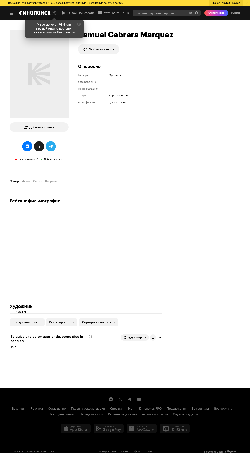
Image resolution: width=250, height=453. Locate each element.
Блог (130, 408)
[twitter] (39, 146)
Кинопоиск (41, 451)
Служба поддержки (187, 414)
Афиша (137, 451)
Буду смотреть (137, 337)
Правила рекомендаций (88, 408)
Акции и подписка (155, 414)
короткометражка (120, 95)
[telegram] (51, 146)
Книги (148, 451)
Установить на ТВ (116, 13)
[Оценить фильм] (153, 337)
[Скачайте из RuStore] (175, 428)
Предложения (177, 408)
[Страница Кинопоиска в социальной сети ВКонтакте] (111, 399)
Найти (197, 13)
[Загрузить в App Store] (76, 428)
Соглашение (57, 408)
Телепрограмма (107, 451)
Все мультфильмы (61, 414)
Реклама (37, 408)
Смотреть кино (216, 13)
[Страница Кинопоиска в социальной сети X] (120, 399)
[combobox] (160, 13)
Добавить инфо (53, 159)
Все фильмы (200, 408)
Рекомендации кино (122, 414)
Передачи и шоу (91, 414)
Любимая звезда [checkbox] (101, 49)
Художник (115, 74)
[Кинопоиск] (35, 13)
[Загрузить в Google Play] (109, 428)
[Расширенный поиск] (191, 13)
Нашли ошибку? (28, 159)
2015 (114, 102)
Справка (116, 408)
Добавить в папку (41, 127)
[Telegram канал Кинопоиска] (129, 399)
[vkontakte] (27, 146)
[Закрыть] (79, 24)
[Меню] (11, 13)
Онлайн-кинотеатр (80, 13)
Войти (235, 13)
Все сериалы (223, 408)
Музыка (124, 451)
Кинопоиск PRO (150, 408)
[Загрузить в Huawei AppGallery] (142, 428)
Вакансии (19, 408)
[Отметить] (159, 337)
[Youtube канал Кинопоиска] (139, 399)
